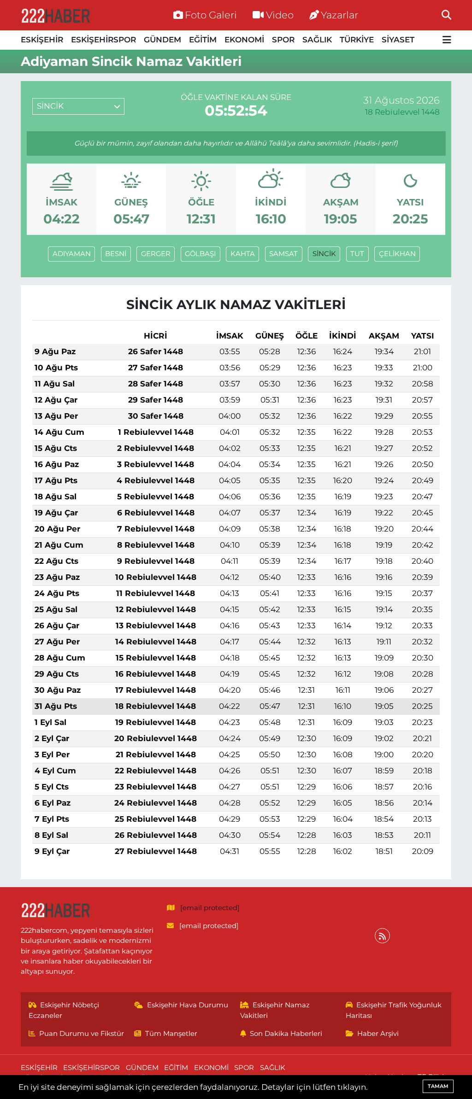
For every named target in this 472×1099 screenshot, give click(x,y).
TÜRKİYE (357, 39)
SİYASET (398, 39)
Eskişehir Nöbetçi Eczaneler (64, 1010)
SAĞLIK (317, 39)
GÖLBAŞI (200, 254)
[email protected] (210, 908)
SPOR (283, 39)
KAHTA (242, 254)
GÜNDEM (162, 39)
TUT (357, 254)
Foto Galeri (211, 15)
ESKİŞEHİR (42, 39)
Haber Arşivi (378, 1033)
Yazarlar (339, 15)
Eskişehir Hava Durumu (187, 1005)
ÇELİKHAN (397, 254)
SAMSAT (283, 254)
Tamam (438, 1086)
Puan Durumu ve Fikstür (81, 1033)
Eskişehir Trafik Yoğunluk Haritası (394, 1010)
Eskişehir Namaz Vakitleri (275, 1010)
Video (280, 15)
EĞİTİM (203, 39)
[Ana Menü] (446, 40)
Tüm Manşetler (171, 1033)
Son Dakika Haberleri (286, 1033)
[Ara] (446, 14)
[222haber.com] (55, 15)
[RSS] (382, 935)
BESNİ (115, 254)
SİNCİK (324, 254)
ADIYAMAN (72, 254)
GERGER (156, 254)
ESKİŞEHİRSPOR (103, 39)
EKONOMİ (244, 39)
